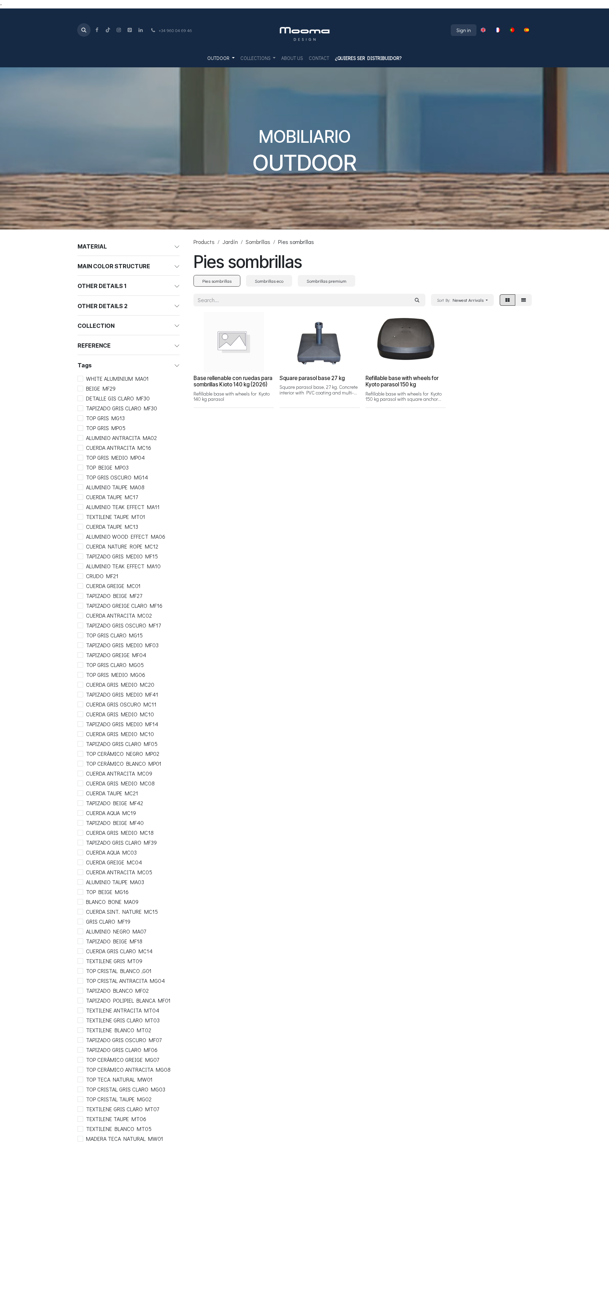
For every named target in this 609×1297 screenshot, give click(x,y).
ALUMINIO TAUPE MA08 (115, 487)
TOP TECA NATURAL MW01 (119, 1079)
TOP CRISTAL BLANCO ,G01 (119, 970)
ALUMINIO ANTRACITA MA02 (121, 437)
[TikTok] (108, 30)
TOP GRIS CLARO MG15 (114, 635)
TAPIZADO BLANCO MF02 (117, 990)
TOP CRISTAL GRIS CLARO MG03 (125, 1089)
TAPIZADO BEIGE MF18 (114, 941)
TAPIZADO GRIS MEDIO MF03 (122, 645)
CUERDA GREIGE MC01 (113, 585)
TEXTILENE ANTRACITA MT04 (122, 1010)
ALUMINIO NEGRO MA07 (116, 931)
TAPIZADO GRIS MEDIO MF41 (122, 694)
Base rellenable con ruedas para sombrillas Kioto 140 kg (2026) (232, 381)
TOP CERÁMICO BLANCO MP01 (123, 763)
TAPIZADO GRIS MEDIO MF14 (122, 724)
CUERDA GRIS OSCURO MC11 (121, 704)
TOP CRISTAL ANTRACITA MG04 (125, 980)
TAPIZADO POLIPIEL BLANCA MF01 (128, 1000)
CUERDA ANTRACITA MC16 (118, 447)
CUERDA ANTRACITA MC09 (119, 773)
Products (204, 241)
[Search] (417, 300)
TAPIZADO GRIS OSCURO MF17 (123, 625)
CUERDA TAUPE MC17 (112, 497)
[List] (523, 300)
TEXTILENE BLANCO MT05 (119, 1128)
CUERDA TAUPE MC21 (112, 793)
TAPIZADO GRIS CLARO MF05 (122, 743)
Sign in (463, 30)
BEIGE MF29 (101, 388)
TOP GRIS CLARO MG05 (115, 664)
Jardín (230, 241)
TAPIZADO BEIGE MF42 (114, 803)
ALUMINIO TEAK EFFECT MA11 (123, 506)
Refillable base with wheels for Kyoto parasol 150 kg (401, 381)
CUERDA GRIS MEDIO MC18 (120, 832)
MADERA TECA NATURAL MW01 (124, 1138)
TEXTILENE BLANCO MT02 (118, 1030)
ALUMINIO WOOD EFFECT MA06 (125, 536)
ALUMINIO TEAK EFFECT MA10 (123, 566)
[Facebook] (97, 30)
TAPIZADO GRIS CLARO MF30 (121, 408)
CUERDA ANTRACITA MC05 (119, 872)
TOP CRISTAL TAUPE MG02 (119, 1099)
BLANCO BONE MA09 (112, 901)
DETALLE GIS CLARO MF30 (118, 398)
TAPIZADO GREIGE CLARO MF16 (124, 605)
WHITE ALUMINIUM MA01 (117, 378)
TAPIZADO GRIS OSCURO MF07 (123, 1040)
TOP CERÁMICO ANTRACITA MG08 (128, 1069)
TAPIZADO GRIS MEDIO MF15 (122, 556)
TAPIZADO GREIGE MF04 (116, 655)
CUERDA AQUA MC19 (111, 812)
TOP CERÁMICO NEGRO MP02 (122, 753)
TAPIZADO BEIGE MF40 (115, 822)
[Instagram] (119, 30)
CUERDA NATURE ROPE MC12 (122, 546)
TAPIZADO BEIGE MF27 (114, 595)
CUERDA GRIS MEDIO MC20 (120, 684)
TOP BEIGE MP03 (107, 467)
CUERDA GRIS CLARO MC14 (119, 951)
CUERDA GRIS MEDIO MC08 (120, 783)
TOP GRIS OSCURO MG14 (117, 477)
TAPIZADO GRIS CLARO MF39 (121, 842)
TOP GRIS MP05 (105, 428)
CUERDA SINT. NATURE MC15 (122, 911)
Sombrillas (258, 241)
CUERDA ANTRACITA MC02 (119, 615)
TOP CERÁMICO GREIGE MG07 (122, 1059)
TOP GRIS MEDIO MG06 (115, 674)
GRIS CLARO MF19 (108, 921)
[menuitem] (483, 30)
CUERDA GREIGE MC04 (114, 862)
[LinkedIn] (141, 30)
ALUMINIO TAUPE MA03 (115, 882)
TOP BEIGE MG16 (107, 891)
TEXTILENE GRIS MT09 (114, 961)
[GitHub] (130, 30)
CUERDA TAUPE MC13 (112, 526)
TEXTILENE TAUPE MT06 (116, 1118)
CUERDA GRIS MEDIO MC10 (120, 714)
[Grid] (507, 300)
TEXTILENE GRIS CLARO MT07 (122, 1109)
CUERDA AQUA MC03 (111, 852)
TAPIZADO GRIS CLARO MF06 (122, 1049)
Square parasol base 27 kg (312, 378)
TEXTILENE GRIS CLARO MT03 (123, 1020)
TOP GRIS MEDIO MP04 (115, 457)
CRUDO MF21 (102, 576)
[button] (84, 30)
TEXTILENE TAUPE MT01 (115, 516)
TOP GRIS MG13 (105, 418)
